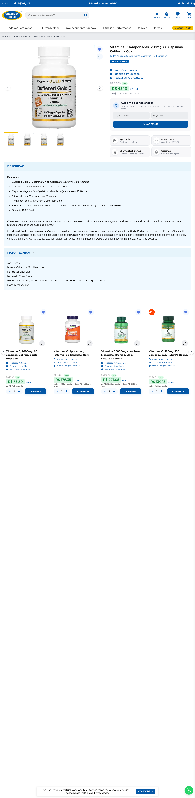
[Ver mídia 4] (60, 139)
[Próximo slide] (191, 352)
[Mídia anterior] (7, 87)
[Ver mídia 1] (11, 139)
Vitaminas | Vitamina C (56, 36)
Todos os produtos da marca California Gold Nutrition (138, 56)
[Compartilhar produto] (100, 56)
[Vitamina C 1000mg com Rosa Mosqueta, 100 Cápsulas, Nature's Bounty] (121, 329)
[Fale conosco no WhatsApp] (189, 790)
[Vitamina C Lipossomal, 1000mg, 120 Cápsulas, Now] (74, 329)
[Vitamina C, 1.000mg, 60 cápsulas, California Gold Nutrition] (26, 329)
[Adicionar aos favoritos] (100, 49)
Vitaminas (38, 36)
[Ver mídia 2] (27, 139)
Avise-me (152, 124)
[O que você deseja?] (86, 15)
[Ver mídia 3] (44, 139)
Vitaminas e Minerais (20, 36)
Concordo (145, 791)
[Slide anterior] (3, 352)
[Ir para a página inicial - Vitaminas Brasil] (12, 15)
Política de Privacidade (94, 792)
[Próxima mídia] (100, 87)
